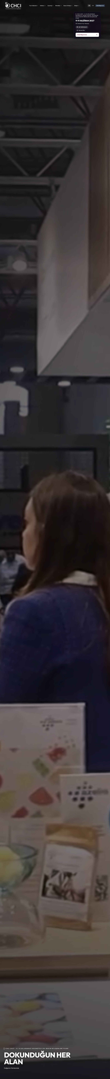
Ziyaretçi (50, 5)
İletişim (76, 5)
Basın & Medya (67, 5)
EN (93, 5)
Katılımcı (42, 5)
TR (89, 5)
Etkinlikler (57, 5)
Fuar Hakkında (33, 5)
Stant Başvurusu (100, 5)
